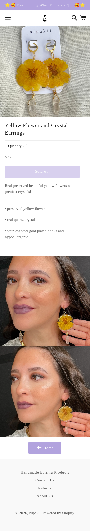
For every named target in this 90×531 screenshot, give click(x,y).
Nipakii (35, 513)
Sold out (42, 171)
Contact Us (45, 480)
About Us (45, 496)
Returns (45, 488)
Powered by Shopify (58, 513)
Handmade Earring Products (45, 472)
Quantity (15, 146)
